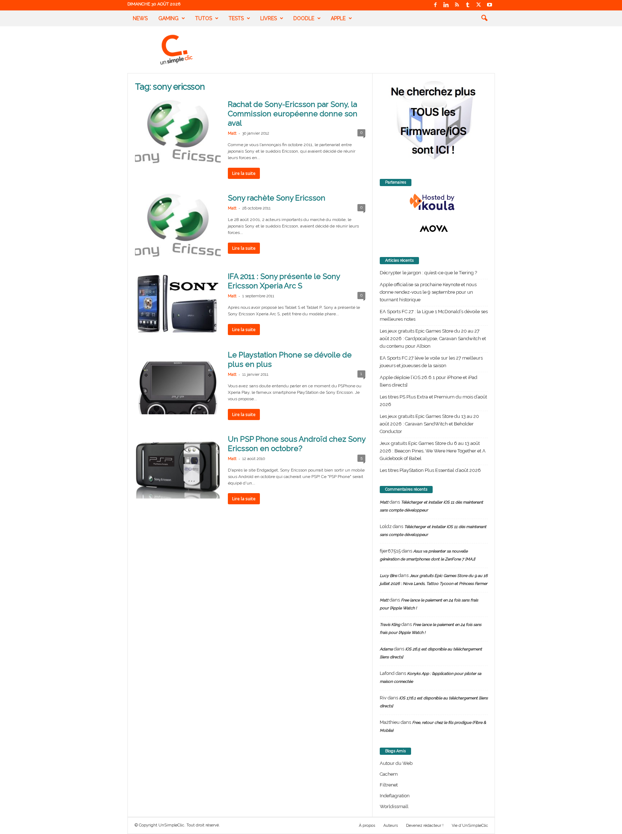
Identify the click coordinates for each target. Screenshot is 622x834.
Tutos (203, 18)
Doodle (303, 18)
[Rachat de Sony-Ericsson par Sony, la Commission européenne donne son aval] (178, 132)
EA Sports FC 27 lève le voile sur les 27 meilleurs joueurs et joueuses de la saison (431, 361)
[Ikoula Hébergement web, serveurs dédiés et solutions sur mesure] (434, 202)
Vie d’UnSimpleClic (470, 825)
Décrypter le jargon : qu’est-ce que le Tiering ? (428, 272)
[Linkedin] (446, 5)
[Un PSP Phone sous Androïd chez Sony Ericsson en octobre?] (178, 466)
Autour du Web (396, 763)
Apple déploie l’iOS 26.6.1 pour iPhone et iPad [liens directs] (428, 381)
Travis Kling (390, 624)
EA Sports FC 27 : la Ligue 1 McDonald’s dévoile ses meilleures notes (434, 315)
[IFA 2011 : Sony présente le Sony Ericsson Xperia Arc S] (178, 304)
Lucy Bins (388, 575)
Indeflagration (395, 795)
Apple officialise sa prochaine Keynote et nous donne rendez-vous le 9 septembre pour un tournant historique (428, 292)
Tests (236, 18)
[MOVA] (434, 228)
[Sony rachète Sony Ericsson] (178, 225)
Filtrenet (389, 785)
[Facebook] (435, 5)
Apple (338, 18)
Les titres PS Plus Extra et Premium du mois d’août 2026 (433, 400)
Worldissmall (394, 806)
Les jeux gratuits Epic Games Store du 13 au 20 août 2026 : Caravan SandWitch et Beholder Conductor (429, 424)
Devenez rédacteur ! (424, 825)
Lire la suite (244, 173)
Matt (232, 133)
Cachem (389, 774)
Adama (386, 649)
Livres (268, 18)
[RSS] (457, 5)
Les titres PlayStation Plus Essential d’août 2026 (430, 470)
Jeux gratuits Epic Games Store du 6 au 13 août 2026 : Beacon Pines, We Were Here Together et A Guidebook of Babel (433, 451)
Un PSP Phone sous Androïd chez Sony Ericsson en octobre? (296, 443)
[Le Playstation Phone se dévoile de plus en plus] (178, 382)
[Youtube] (489, 5)
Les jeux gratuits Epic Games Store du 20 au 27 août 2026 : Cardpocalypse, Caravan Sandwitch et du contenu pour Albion (433, 338)
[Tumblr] (468, 5)
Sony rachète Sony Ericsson (276, 197)
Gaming (168, 18)
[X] (478, 5)
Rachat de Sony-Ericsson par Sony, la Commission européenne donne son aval (292, 113)
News (140, 18)
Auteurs (390, 825)
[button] (484, 18)
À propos (367, 825)
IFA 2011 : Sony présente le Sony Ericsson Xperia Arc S (284, 281)
